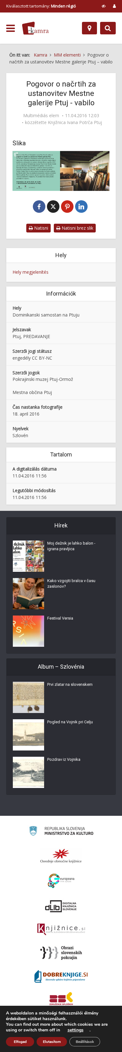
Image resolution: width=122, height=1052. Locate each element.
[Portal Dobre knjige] (61, 976)
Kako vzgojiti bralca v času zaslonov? (71, 583)
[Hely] (89, 28)
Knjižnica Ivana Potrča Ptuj (75, 122)
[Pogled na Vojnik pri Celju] (28, 734)
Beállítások (85, 1041)
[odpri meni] (10, 28)
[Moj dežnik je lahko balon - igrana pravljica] (28, 556)
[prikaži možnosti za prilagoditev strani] (104, 6)
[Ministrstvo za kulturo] (61, 832)
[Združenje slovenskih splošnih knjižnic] (61, 929)
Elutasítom (52, 1041)
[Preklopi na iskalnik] (108, 28)
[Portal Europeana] (61, 881)
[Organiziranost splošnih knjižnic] (61, 856)
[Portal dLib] (61, 906)
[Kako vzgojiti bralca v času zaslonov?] (28, 593)
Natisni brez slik (76, 228)
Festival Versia (60, 618)
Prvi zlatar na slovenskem (70, 684)
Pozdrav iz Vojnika (63, 759)
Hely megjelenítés (30, 272)
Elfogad (20, 1041)
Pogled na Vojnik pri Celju (70, 722)
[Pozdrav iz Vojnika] (28, 772)
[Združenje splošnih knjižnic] (61, 1000)
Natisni (40, 228)
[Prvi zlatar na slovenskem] (28, 697)
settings (76, 1030)
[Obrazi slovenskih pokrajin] (61, 953)
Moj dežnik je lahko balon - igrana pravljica (71, 546)
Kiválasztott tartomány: (41, 6)
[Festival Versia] (28, 631)
